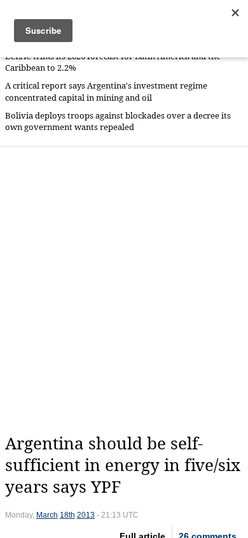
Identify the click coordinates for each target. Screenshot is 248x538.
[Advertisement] (124, 290)
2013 (86, 515)
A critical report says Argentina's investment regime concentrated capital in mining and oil (106, 91)
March (47, 515)
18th (67, 515)
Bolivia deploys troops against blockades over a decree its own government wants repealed (118, 121)
